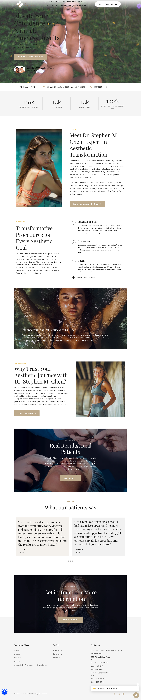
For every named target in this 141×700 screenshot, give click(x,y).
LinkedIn (56, 658)
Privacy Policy (41, 665)
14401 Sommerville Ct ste (101, 673)
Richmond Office (96, 654)
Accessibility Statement (24, 665)
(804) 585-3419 (97, 682)
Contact (18, 661)
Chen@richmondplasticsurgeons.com (107, 650)
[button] (4, 691)
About (17, 654)
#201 (92, 660)
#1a (92, 675)
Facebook (57, 650)
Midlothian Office (97, 669)
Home (16, 650)
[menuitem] (52, 5)
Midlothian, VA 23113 (99, 678)
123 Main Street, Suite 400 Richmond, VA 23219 (66, 87)
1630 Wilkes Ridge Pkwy (100, 657)
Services (17, 658)
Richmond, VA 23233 (99, 662)
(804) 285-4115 (100, 87)
